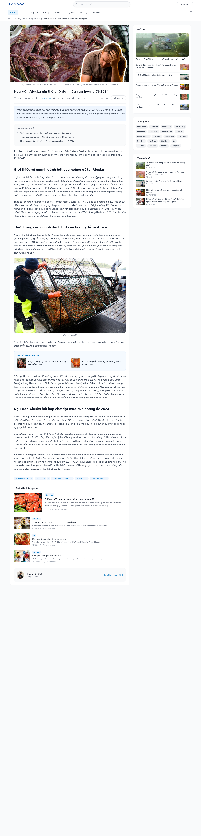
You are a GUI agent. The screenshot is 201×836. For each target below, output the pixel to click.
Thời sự (164, 146)
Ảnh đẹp (140, 146)
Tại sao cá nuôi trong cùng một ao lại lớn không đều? (165, 164)
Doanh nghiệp (143, 136)
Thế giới (32, 18)
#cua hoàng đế (22, 478)
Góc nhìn (152, 146)
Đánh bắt (141, 131)
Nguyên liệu (167, 131)
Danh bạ (83, 12)
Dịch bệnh (166, 127)
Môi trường (180, 127)
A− (101, 98)
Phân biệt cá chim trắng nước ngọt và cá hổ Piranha (157, 85)
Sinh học (140, 141)
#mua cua (40, 478)
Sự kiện (71, 12)
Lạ (174, 141)
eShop (46, 12)
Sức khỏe (164, 141)
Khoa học (182, 136)
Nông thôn (169, 136)
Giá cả (24, 12)
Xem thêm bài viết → (113, 575)
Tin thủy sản (19, 18)
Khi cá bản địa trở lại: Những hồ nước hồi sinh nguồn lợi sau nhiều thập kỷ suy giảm (165, 200)
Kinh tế (179, 131)
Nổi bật (13, 12)
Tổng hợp (176, 146)
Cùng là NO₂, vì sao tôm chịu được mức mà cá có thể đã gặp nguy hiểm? (156, 66)
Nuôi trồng (141, 127)
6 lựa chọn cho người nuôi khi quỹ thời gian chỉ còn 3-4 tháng (156, 106)
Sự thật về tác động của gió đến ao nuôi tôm (154, 75)
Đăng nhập (185, 4)
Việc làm (35, 12)
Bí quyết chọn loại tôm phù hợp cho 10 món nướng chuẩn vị (156, 96)
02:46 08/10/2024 (25, 98)
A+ (107, 98)
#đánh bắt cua (97, 478)
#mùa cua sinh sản (60, 478)
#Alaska (80, 478)
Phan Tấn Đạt (44, 98)
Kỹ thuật (154, 127)
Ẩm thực (152, 141)
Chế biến (153, 131)
